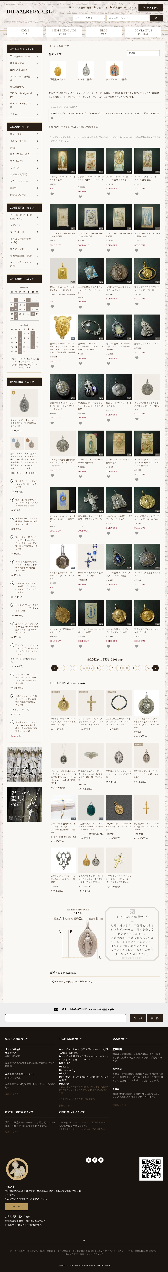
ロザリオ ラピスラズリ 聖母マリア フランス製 (90, 574)
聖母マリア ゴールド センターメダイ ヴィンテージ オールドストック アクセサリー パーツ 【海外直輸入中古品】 (63, 348)
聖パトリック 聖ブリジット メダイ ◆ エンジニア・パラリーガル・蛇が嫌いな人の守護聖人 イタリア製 (26, 543)
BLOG (103, 32)
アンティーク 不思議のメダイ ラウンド (147, 574)
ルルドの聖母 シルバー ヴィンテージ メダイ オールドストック (62, 575)
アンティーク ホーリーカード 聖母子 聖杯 (119, 461)
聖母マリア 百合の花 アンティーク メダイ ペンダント (146, 288)
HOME (25, 32)
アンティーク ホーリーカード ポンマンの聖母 (91, 630)
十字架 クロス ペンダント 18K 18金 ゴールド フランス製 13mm (146, 826)
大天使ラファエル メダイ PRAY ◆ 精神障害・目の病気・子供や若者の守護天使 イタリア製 (26, 726)
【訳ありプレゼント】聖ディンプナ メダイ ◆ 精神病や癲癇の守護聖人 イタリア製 (26, 700)
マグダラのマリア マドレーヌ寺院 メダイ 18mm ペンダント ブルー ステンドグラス (26, 587)
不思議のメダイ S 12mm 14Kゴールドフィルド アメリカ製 (118, 826)
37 (97, 668)
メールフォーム (80, 1122)
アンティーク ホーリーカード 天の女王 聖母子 (91, 235)
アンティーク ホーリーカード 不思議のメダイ (147, 235)
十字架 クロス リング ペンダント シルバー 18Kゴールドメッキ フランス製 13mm (118, 879)
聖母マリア (64, 45)
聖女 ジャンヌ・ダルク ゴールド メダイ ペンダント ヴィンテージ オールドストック (26, 649)
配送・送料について (50, 1250)
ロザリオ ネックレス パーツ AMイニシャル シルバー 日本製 (63, 879)
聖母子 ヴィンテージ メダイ (146, 343)
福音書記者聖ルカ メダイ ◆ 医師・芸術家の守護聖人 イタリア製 (26, 521)
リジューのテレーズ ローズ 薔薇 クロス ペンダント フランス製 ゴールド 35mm (91, 721)
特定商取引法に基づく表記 (90, 1250)
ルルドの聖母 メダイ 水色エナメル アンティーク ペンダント (90, 290)
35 (83, 668)
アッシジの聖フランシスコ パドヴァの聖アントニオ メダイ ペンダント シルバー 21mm (146, 723)
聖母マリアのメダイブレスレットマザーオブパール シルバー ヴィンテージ (91, 346)
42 (134, 668)
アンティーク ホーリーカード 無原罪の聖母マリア (91, 461)
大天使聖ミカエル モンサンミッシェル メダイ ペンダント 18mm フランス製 (31, 461)
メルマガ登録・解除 (81, 7)
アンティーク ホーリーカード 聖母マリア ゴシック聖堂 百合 (63, 519)
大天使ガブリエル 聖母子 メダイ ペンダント (118, 288)
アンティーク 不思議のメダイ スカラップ (63, 630)
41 (127, 668)
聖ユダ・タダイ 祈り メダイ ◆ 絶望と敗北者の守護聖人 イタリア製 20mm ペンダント (26, 628)
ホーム (52, 45)
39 (112, 668)
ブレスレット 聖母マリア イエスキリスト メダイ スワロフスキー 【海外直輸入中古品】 (63, 828)
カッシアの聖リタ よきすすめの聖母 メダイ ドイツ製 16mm (146, 406)
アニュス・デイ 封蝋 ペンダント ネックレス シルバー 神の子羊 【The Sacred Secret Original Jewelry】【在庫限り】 (63, 777)
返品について (68, 1250)
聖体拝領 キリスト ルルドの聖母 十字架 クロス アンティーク (90, 519)
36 (90, 668)
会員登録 (117, 7)
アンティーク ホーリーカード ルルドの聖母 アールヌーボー (91, 179)
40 (119, 668)
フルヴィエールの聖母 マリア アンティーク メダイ (119, 517)
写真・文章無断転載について (142, 1250)
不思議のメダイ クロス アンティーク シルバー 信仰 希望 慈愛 (90, 406)
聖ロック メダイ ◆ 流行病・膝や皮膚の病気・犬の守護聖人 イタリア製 (24, 422)
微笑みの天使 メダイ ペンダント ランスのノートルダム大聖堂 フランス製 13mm (90, 879)
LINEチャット (98, 1122)
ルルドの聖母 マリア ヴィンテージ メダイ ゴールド (118, 630)
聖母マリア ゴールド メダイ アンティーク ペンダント (62, 288)
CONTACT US (143, 32)
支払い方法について (28, 1250)
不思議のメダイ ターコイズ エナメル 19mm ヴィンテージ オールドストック (90, 826)
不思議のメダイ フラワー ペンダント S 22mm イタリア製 (118, 774)
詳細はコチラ (12, 1094)
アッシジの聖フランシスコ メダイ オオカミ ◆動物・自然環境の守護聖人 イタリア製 (26, 566)
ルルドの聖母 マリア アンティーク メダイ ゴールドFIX (146, 517)
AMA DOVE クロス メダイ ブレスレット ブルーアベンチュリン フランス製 (118, 721)
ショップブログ (93, 1254)
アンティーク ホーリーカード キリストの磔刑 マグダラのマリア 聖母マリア (147, 462)
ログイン (132, 7)
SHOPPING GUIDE (64, 32)
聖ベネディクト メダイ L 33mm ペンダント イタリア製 (26, 484)
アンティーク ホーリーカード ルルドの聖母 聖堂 (147, 178)
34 (76, 668)
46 (148, 668)
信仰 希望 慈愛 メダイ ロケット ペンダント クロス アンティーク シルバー (62, 406)
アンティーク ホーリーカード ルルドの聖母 (63, 178)
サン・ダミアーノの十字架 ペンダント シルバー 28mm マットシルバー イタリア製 (26, 679)
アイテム (152, 7)
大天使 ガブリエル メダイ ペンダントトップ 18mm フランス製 (26, 607)
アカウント (102, 7)
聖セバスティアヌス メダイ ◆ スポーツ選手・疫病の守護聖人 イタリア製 (16, 461)
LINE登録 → (16, 1207)
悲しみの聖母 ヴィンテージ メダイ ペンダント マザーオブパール (118, 346)
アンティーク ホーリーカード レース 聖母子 (63, 235)
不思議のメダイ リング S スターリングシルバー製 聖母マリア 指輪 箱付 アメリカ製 (90, 775)
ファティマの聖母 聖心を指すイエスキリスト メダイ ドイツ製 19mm (63, 462)
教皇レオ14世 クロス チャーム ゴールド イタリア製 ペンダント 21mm (26, 502)
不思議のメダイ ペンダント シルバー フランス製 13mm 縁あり (146, 774)
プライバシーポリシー (115, 1250)
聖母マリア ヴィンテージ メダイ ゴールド (146, 630)
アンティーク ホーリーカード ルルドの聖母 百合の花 (119, 178)
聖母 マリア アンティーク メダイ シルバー (118, 404)
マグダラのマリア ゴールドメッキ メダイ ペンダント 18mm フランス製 (63, 721)
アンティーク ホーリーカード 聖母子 (119, 235)
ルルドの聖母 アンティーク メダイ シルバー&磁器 (118, 574)
